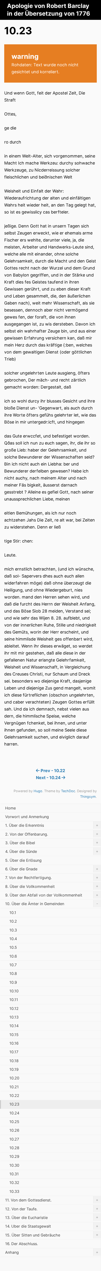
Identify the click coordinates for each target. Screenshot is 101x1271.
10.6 (13, 956)
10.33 (14, 1191)
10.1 (12, 912)
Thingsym (88, 796)
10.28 (14, 1147)
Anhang (51, 1252)
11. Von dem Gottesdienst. (51, 1200)
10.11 (13, 999)
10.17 (13, 1052)
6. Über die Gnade (51, 869)
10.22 (14, 1095)
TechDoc (68, 791)
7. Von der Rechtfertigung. (51, 877)
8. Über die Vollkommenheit (51, 886)
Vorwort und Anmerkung (27, 816)
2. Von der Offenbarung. (51, 834)
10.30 (14, 1165)
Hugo (38, 791)
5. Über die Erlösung (23, 860)
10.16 (14, 1043)
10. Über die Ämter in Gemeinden (51, 903)
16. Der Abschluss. (21, 1243)
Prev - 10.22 (52, 770)
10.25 (14, 1121)
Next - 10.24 (49, 777)
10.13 (14, 1017)
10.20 (14, 1078)
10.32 (14, 1182)
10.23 (14, 1104)
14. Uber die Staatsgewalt (51, 1226)
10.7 (13, 965)
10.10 (14, 991)
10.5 (13, 947)
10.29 (14, 1156)
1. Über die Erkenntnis (51, 825)
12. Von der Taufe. (51, 1208)
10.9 (13, 982)
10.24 (14, 1113)
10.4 (13, 938)
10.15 (14, 1034)
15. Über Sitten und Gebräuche (51, 1234)
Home (10, 808)
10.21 (14, 1087)
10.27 (14, 1139)
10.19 (14, 1069)
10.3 (13, 930)
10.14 (14, 1025)
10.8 (13, 973)
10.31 (14, 1174)
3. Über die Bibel (51, 842)
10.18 (14, 1060)
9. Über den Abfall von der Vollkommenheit (51, 895)
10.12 (14, 1008)
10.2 (13, 921)
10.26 (14, 1130)
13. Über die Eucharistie (51, 1217)
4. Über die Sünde (51, 851)
